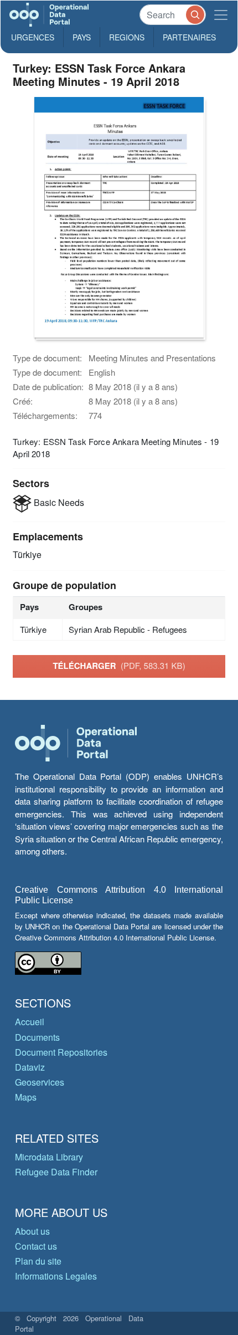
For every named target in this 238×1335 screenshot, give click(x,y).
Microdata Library (49, 1156)
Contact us (36, 1246)
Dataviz (30, 1067)
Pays (82, 37)
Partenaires (189, 37)
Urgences (32, 37)
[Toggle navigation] (221, 14)
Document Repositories (61, 1052)
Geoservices (39, 1082)
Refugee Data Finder (56, 1171)
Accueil (29, 1021)
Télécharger (119, 665)
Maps (26, 1097)
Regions (126, 37)
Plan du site (38, 1261)
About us (32, 1231)
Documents (37, 1037)
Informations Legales (56, 1276)
